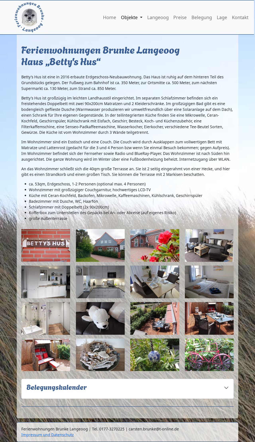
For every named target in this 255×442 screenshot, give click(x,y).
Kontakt (240, 17)
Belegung (201, 17)
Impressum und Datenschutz (47, 434)
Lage (222, 17)
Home (109, 17)
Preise (180, 17)
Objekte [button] (130, 17)
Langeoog (158, 17)
